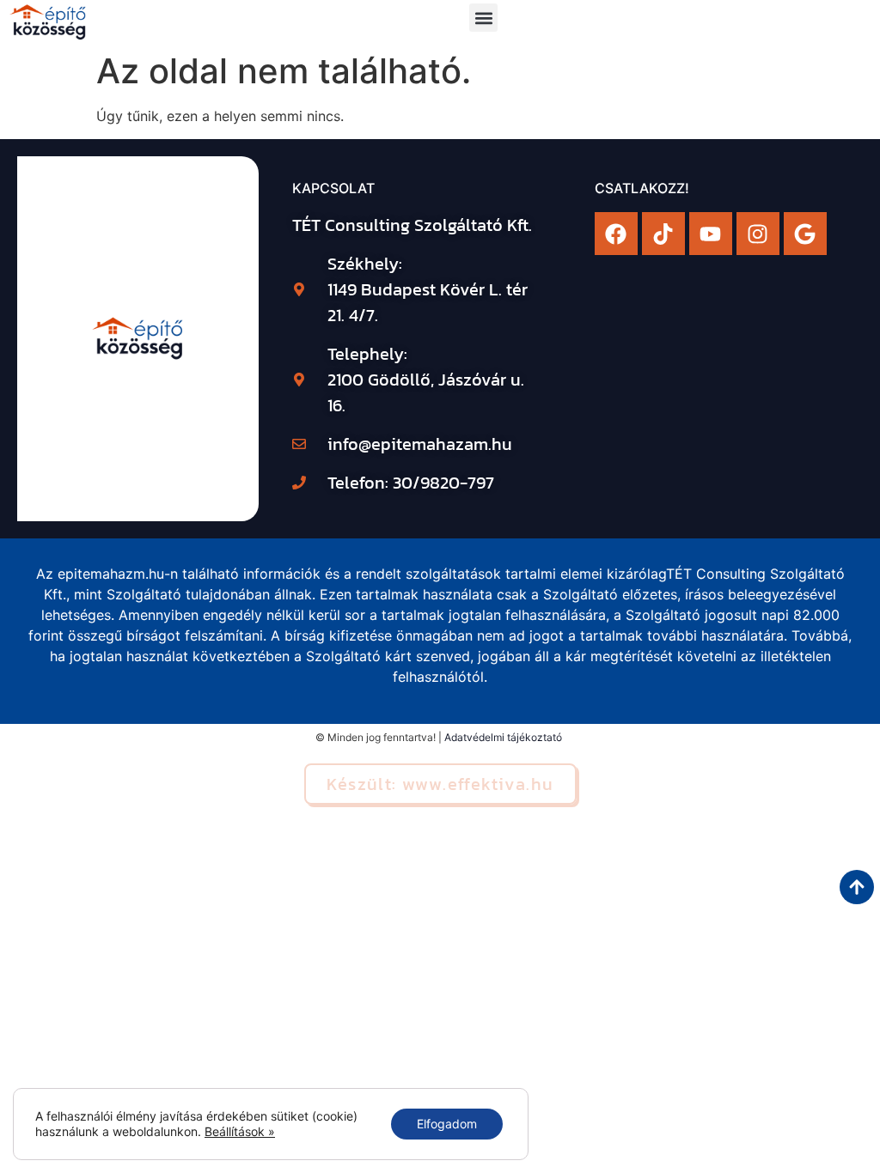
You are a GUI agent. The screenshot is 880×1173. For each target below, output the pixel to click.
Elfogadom (447, 1123)
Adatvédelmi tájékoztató (503, 737)
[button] (483, 17)
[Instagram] (757, 233)
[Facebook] (616, 233)
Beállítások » (240, 1131)
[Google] (805, 233)
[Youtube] (710, 233)
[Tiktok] (663, 233)
